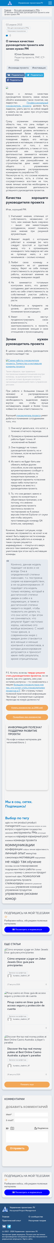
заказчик (9, 833)
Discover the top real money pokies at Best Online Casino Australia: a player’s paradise (24, 1052)
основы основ (12, 866)
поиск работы (26, 869)
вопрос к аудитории (17, 829)
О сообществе (36, 1217)
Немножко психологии (16, 31)
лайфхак (26, 850)
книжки (9, 840)
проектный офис (13, 876)
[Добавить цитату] (8, 1128)
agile (7, 822)
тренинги (28, 883)
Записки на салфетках (17, 973)
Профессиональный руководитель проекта (27, 104)
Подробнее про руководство (27, 717)
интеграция (42, 833)
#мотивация (39, 67)
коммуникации (20, 844)
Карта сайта (27, 1239)
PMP (15, 823)
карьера (21, 836)
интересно (10, 836)
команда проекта (25, 840)
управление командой (29, 886)
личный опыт (15, 853)
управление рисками (21, 894)
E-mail (10, 1120)
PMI (11, 823)
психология (31, 876)
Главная (7, 10)
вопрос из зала (40, 826)
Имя (9, 1114)
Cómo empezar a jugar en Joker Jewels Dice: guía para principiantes (26, 962)
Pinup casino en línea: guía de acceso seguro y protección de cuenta (25, 1006)
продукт (41, 872)
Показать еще (27, 1084)
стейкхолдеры (14, 883)
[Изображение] (12, 1128)
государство (35, 829)
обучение (34, 862)
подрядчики (11, 869)
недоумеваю (40, 858)
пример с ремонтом (25, 872)
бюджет (24, 826)
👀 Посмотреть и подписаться (27, 929)
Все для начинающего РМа (27, 10)
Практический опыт (11, 1221)
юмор (10, 898)
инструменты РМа (25, 832)
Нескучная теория (37, 1221)
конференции (13, 849)
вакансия (31, 826)
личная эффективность (39, 849)
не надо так (15, 861)
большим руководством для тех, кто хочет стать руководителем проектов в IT (25, 687)
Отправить (17, 1148)
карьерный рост (38, 836)
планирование (29, 865)
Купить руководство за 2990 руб (27, 707)
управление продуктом (18, 890)
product (22, 822)
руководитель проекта (28, 415)
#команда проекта (18, 67)
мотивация (26, 857)
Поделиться (18, 75)
